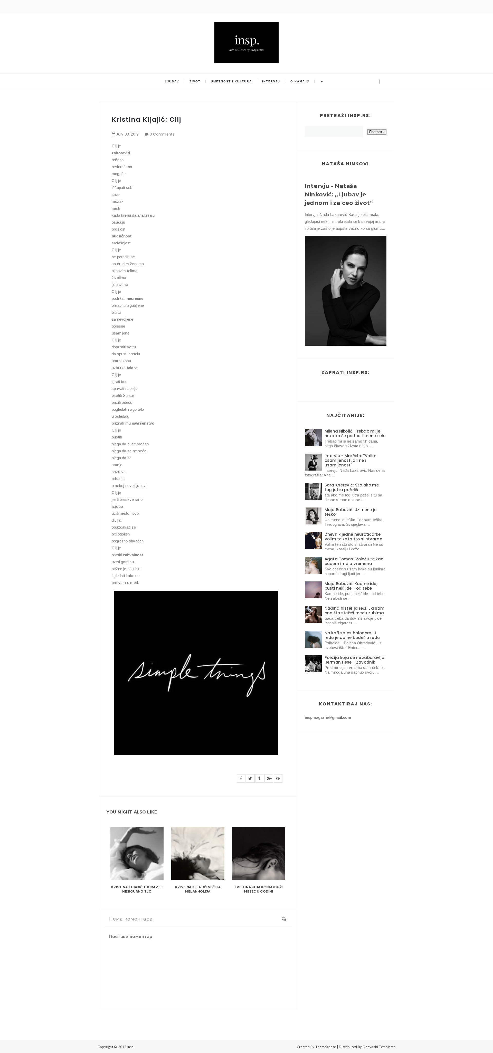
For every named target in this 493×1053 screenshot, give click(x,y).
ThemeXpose (325, 1047)
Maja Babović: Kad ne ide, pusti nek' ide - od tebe (351, 586)
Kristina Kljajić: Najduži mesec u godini (258, 889)
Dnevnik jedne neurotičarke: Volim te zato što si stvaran (353, 537)
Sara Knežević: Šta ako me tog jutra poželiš (352, 487)
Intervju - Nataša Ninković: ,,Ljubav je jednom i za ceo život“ (339, 194)
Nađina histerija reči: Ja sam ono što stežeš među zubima (355, 611)
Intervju (271, 81)
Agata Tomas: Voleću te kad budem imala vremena (354, 561)
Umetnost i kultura (231, 81)
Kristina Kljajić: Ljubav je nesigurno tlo (137, 889)
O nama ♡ (299, 81)
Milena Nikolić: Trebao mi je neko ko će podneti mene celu (355, 433)
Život (195, 81)
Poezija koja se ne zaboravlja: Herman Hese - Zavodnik (355, 660)
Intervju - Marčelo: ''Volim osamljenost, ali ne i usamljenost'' (351, 460)
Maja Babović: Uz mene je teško (351, 512)
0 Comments (162, 134)
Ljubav (172, 81)
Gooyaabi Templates (379, 1047)
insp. (131, 1047)
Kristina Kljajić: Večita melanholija (198, 889)
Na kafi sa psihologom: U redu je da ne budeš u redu (352, 635)
